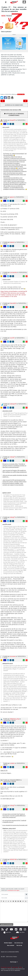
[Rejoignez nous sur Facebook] (21, 929)
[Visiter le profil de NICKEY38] (1, 860)
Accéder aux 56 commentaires (14, 105)
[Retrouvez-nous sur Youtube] (11, 929)
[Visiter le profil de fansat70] (1, 120)
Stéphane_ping (15, 719)
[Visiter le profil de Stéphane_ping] (1, 719)
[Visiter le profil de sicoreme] (1, 657)
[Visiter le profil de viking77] (1, 457)
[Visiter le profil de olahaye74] (1, 404)
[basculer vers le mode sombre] (5, 2)
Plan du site (19, 945)
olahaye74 (13, 404)
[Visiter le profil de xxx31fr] (1, 338)
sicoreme (13, 656)
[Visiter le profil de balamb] (1, 242)
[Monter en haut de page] (13, 124)
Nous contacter (10, 945)
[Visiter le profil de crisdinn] (1, 763)
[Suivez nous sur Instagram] (25, 929)
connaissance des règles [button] (13, 890)
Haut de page (13, 962)
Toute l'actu (15, 967)
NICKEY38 (13, 859)
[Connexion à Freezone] (24, 2)
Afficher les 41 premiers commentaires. (15, 114)
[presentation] (1, 901)
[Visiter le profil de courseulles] (1, 273)
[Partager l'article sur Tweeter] (2, 98)
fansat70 (13, 120)
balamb (12, 242)
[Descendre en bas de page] (11, 124)
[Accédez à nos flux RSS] (3, 929)
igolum (12, 197)
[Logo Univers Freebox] (14, 2)
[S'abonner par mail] (12, 98)
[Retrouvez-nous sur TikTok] (7, 929)
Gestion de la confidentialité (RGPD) (10, 951)
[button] (1, 901)
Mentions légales (8, 942)
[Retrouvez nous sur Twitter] (16, 929)
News (20, 967)
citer (5, 124)
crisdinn (12, 763)
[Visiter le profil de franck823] (1, 304)
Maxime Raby (21, 94)
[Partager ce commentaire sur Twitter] (8, 124)
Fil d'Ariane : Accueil (6, 967)
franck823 (13, 303)
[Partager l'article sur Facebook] (5, 98)
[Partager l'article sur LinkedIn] (9, 98)
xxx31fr (12, 338)
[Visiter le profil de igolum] (1, 197)
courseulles (13, 272)
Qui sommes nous (18, 942)
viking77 (12, 457)
